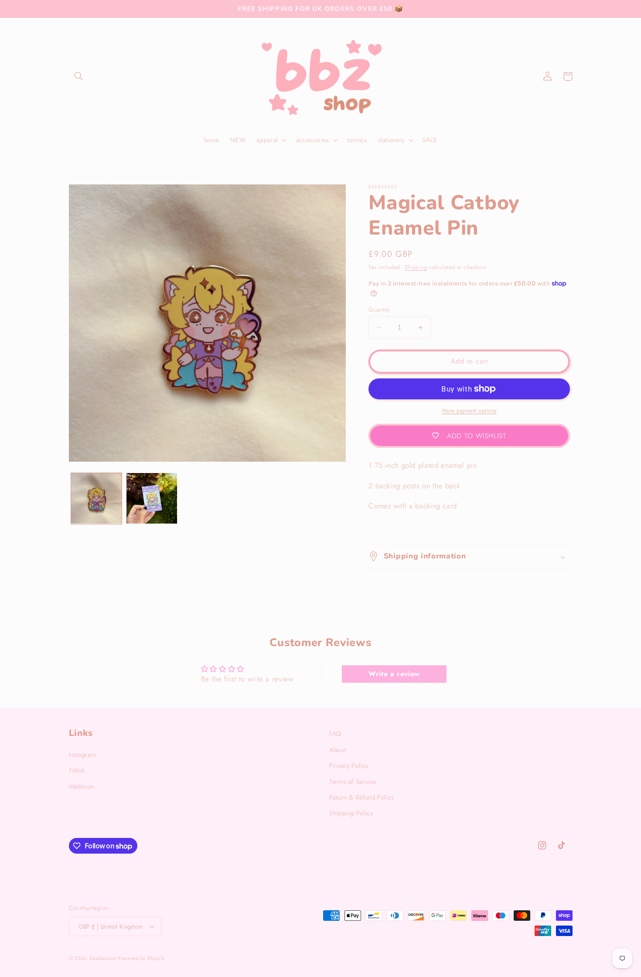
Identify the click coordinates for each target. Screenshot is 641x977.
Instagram (82, 754)
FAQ (335, 734)
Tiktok (77, 770)
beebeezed (103, 958)
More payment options (469, 411)
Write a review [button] (394, 674)
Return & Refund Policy (361, 797)
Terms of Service (352, 781)
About (337, 750)
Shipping (416, 267)
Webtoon (81, 786)
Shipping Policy (351, 813)
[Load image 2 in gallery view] (151, 498)
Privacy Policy (348, 765)
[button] (79, 76)
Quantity (379, 309)
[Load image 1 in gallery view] (96, 498)
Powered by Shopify (141, 958)
